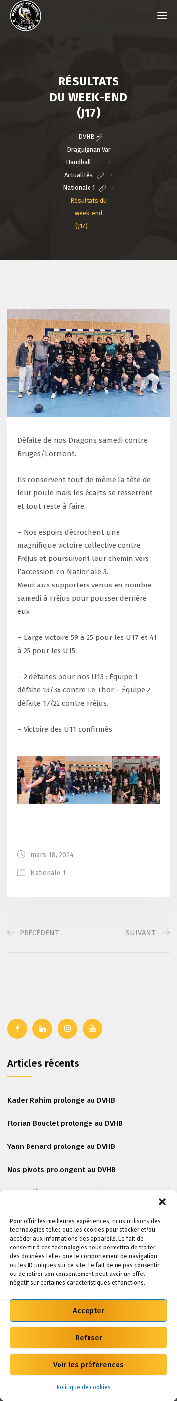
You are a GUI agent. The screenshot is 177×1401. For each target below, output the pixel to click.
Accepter (88, 1310)
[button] (162, 1202)
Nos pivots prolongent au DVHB (61, 1169)
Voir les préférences (88, 1364)
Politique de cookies (84, 1387)
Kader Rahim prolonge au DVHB (61, 1100)
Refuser (88, 1337)
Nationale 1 (48, 873)
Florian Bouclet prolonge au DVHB (65, 1123)
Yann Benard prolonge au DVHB (61, 1146)
